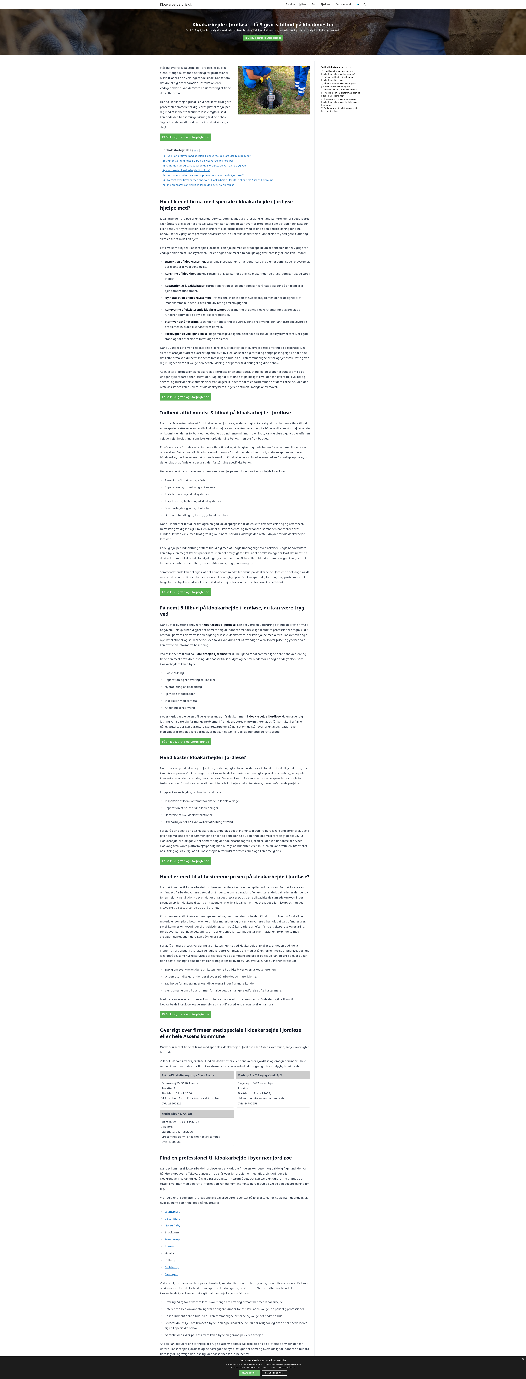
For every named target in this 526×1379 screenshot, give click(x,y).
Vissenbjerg (172, 1218)
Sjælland (326, 4)
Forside (290, 4)
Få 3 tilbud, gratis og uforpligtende (263, 37)
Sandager (171, 1274)
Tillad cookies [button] (249, 1373)
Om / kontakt (344, 4)
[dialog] (263, 1367)
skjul (196, 150)
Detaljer (292, 1367)
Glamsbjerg (172, 1211)
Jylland (303, 4)
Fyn (314, 4)
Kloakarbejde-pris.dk (176, 4)
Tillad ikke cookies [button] (274, 1373)
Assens (169, 1246)
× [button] (523, 1359)
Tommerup (172, 1239)
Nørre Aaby (172, 1225)
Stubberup (172, 1267)
